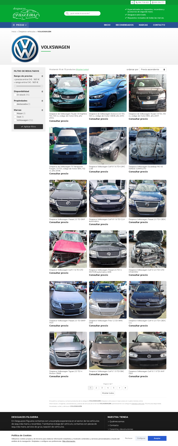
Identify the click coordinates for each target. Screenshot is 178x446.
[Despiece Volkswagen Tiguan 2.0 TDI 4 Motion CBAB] (68, 350)
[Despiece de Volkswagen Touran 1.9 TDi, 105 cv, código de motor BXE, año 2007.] (147, 93)
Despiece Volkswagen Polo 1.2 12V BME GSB (106, 322)
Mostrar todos (82, 69)
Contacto (114, 425)
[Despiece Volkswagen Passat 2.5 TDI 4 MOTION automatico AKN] (108, 249)
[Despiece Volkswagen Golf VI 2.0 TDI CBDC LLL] (147, 300)
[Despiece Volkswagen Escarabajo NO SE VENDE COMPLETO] (147, 146)
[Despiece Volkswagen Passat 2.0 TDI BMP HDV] (68, 300)
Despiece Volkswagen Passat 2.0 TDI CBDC (147, 219)
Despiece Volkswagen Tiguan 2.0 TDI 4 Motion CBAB (65, 372)
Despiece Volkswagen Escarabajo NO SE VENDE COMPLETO (146, 168)
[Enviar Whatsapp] (132, 2)
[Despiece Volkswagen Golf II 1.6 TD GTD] (68, 249)
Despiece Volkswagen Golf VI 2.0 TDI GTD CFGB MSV (146, 271)
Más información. (69, 441)
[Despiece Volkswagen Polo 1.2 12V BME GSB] (108, 300)
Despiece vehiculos (138, 403)
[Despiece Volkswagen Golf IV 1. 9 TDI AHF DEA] (147, 350)
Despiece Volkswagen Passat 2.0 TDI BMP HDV (67, 322)
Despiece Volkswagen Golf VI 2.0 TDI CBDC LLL (147, 322)
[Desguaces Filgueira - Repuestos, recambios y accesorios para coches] (26, 13)
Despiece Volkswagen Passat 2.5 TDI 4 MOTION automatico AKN (105, 271)
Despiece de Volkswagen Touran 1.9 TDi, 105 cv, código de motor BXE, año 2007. (147, 115)
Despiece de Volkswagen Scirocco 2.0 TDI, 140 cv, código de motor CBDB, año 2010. (107, 115)
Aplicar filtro (30, 126)
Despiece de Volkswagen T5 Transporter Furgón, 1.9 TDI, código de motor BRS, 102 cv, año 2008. (67, 169)
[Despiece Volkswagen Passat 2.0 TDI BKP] (68, 198)
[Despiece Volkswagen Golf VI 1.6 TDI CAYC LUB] (108, 146)
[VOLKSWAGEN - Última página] (125, 388)
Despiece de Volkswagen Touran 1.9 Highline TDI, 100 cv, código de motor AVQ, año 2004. (68, 116)
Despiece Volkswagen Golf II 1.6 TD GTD (66, 270)
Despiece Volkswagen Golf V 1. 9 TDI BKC (106, 371)
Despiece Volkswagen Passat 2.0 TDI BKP (67, 219)
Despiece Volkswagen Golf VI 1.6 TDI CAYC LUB (107, 168)
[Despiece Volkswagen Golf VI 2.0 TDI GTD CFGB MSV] (147, 249)
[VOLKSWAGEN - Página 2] (119, 388)
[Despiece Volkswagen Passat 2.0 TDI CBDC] (147, 198)
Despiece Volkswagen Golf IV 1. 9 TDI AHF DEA (146, 372)
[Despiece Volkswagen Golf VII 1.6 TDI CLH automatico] (108, 198)
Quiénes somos (117, 421)
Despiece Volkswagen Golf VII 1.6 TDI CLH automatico (107, 220)
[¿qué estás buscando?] (82, 13)
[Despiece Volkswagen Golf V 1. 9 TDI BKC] (108, 350)
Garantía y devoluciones (121, 429)
